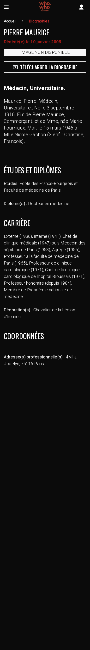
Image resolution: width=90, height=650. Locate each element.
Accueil (10, 21)
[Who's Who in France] (45, 7)
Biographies (39, 21)
